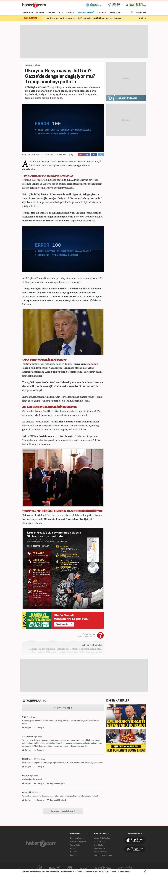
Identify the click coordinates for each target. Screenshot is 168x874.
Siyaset (51, 12)
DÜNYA (37, 65)
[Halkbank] (86, 12)
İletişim (73, 855)
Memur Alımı (99, 841)
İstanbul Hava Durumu (103, 855)
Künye (72, 848)
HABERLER (28, 65)
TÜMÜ (141, 18)
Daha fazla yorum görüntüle (62, 811)
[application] (63, 128)
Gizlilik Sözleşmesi (78, 841)
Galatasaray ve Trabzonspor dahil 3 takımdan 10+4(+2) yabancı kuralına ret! (84, 18)
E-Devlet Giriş (99, 848)
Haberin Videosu (127, 98)
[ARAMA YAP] (131, 12)
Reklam (73, 851)
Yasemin (125, 868)
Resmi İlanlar (116, 12)
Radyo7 (54, 868)
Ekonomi (70, 12)
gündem (82, 165)
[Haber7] (34, 5)
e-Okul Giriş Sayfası (102, 838)
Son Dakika (27, 12)
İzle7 (102, 868)
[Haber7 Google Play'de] (134, 849)
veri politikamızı (111, 871)
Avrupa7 (69, 868)
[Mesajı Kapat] (145, 871)
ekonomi (91, 363)
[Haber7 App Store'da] (134, 840)
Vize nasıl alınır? (100, 851)
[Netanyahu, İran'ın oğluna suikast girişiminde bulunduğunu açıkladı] (126, 715)
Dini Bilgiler (99, 845)
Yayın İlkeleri (75, 845)
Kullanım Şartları (77, 838)
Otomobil (102, 12)
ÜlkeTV (83, 868)
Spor (61, 12)
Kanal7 (39, 868)
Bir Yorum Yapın (64, 708)
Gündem (40, 12)
